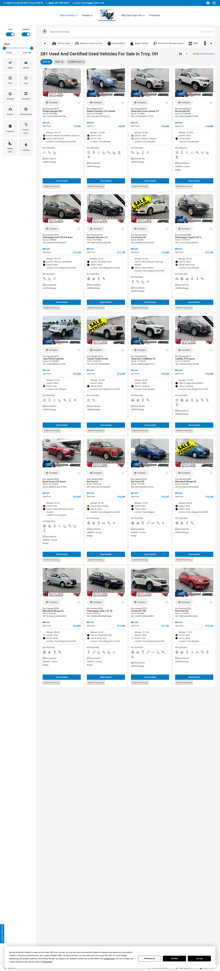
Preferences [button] (47, 962)
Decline (174, 958)
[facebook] (208, 3)
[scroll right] (211, 43)
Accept (199, 958)
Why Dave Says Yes (132, 15)
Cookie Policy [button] (109, 959)
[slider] (4, 48)
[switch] (10, 32)
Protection (154, 15)
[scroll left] (45, 43)
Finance (86, 15)
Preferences (149, 958)
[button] (10, 65)
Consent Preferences (2, 934)
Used (10, 29)
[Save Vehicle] (78, 103)
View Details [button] (62, 181)
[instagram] (214, 3)
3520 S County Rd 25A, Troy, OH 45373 (24, 3)
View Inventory (67, 15)
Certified (25, 29)
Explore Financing (51, 186)
